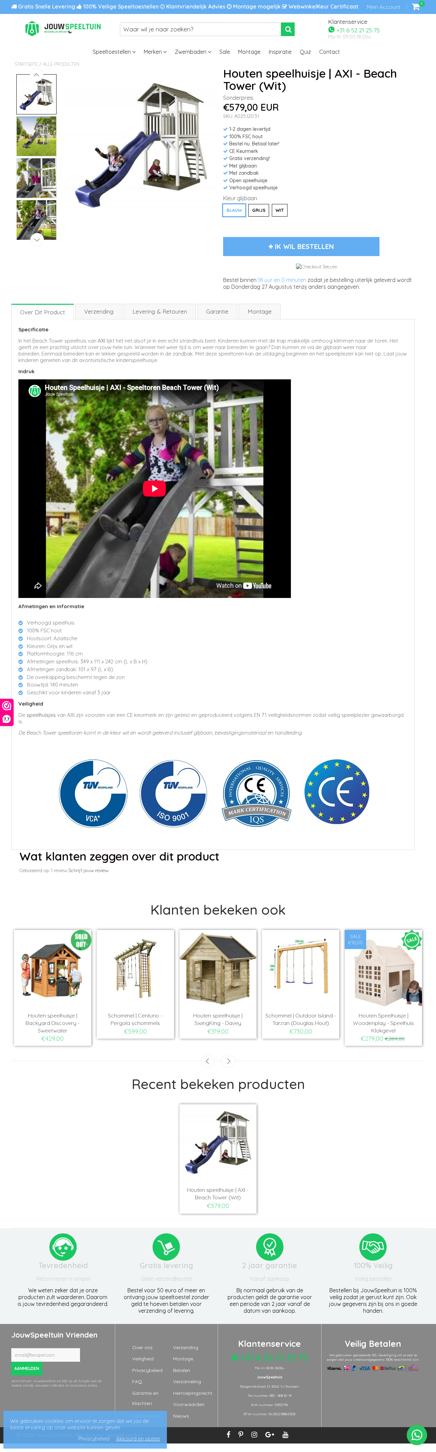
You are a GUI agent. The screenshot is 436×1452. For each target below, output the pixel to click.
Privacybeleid (147, 1370)
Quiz (305, 51)
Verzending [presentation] (98, 311)
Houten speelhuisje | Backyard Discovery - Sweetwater (53, 1023)
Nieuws (181, 1416)
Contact (329, 51)
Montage (249, 51)
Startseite (26, 64)
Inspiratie (280, 51)
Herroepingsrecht (192, 1393)
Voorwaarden (188, 1404)
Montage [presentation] (260, 311)
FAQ (137, 1381)
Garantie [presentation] (217, 311)
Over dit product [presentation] (42, 312)
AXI (101, 340)
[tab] (43, 311)
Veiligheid (143, 1359)
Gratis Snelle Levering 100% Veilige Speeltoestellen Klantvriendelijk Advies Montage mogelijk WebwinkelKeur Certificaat (187, 6)
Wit (280, 210)
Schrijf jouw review (88, 870)
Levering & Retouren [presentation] (160, 311)
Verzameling (187, 1381)
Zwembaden (191, 51)
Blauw (234, 210)
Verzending (185, 1347)
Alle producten (61, 64)
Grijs (258, 210)
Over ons (142, 1347)
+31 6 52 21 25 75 (357, 29)
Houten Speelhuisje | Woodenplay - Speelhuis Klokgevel (383, 1023)
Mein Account (383, 6)
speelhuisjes (41, 715)
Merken (153, 51)
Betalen (181, 1370)
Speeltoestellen (112, 51)
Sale (224, 51)
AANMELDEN (26, 1368)
